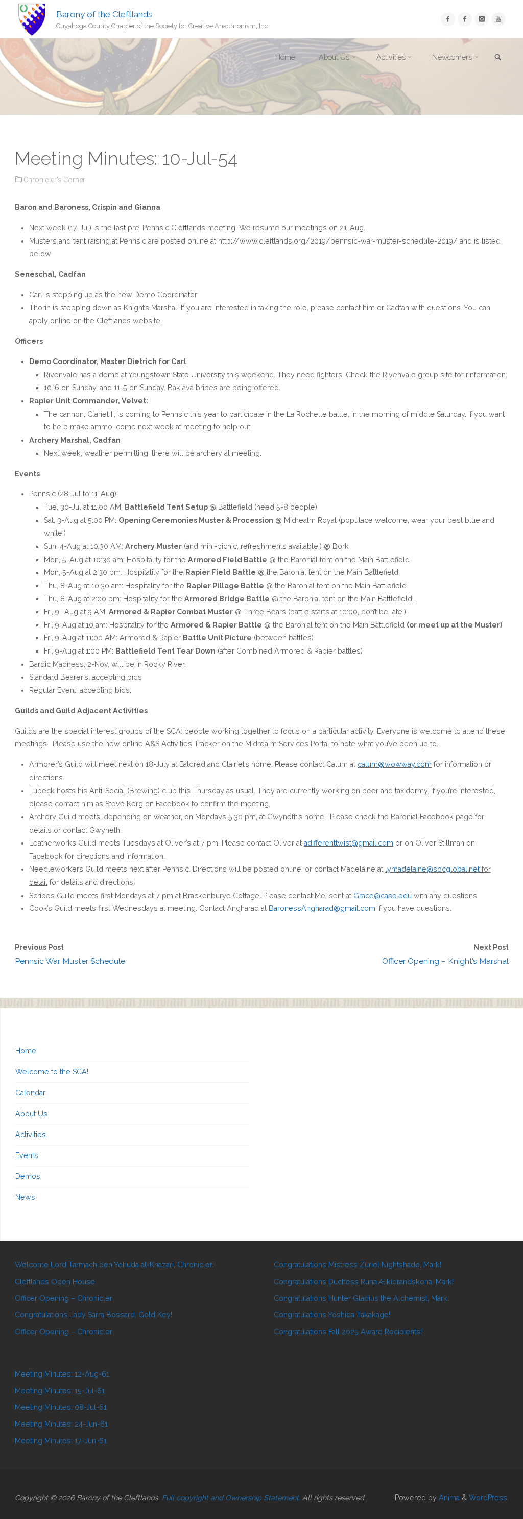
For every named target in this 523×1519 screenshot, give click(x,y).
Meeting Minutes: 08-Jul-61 (61, 1407)
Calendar (30, 1093)
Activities (30, 1134)
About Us (31, 1114)
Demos (27, 1176)
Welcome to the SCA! (51, 1072)
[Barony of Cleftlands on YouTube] (498, 19)
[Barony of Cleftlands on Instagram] (481, 19)
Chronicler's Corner (54, 180)
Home (25, 1051)
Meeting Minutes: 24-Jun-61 (61, 1424)
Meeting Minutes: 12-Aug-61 (62, 1374)
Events (26, 1155)
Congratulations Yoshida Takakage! (332, 1315)
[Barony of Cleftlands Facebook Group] (464, 19)
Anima (448, 1497)
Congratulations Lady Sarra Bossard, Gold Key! (93, 1315)
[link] (498, 58)
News (25, 1197)
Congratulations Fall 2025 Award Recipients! (348, 1332)
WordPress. (489, 1497)
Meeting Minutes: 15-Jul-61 (60, 1391)
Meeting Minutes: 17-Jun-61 (61, 1441)
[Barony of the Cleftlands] (32, 19)
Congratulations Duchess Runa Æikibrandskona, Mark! (364, 1281)
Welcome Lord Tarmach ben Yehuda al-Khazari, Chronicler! (114, 1265)
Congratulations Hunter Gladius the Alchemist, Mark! (361, 1298)
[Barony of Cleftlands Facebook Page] (448, 19)
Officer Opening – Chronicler (63, 1298)
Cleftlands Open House (55, 1281)
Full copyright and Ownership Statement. (231, 1497)
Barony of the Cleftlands (104, 14)
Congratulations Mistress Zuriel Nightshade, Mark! (357, 1265)
